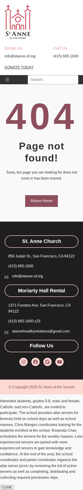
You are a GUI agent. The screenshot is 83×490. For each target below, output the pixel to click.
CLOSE (7, 487)
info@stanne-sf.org (27, 276)
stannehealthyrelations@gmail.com (41, 331)
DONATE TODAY (19, 67)
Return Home (42, 201)
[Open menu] (7, 79)
